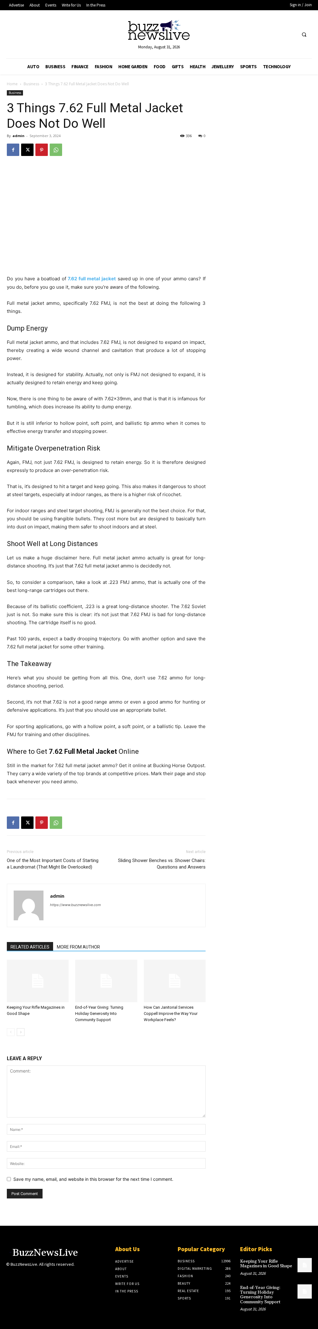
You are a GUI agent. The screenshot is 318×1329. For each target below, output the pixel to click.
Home (12, 84)
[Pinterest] (41, 150)
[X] (27, 150)
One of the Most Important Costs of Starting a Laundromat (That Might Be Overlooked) (52, 864)
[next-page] (21, 1032)
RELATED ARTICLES (30, 947)
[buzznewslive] (159, 31)
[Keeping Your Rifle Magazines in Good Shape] (38, 981)
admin (18, 135)
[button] (304, 34)
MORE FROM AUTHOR (78, 947)
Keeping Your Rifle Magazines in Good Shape (266, 1264)
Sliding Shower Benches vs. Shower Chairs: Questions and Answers (162, 864)
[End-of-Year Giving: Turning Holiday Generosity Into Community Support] (106, 981)
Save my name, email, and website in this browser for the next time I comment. (93, 1179)
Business (31, 84)
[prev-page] (11, 1032)
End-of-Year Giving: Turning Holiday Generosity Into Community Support (99, 1013)
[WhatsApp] (56, 150)
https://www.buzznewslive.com (75, 905)
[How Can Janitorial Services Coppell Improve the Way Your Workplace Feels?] (175, 981)
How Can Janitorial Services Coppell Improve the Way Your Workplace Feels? (171, 1013)
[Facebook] (13, 150)
